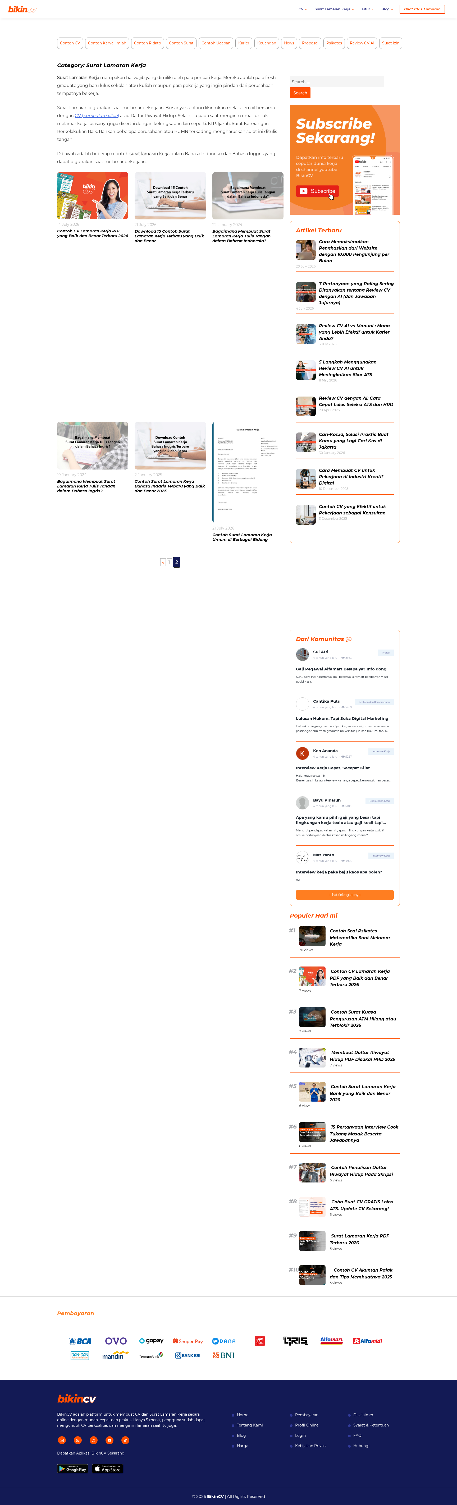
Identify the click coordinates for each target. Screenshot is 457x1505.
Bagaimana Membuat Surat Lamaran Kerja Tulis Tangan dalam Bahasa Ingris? (86, 486)
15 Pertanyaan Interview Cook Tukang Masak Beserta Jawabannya (364, 1134)
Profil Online (306, 1425)
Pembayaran (306, 1414)
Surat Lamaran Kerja (332, 9)
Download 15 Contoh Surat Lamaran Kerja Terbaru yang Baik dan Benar (169, 236)
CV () (97, 115)
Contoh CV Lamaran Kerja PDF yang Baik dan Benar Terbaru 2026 (92, 233)
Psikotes (334, 43)
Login (300, 1435)
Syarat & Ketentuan (371, 1425)
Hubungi (361, 1445)
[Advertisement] (170, 336)
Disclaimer (363, 1414)
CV (301, 9)
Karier (243, 43)
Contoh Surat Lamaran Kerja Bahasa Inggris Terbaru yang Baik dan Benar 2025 (170, 486)
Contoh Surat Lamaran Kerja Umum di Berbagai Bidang (242, 537)
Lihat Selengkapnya (345, 895)
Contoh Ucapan (216, 43)
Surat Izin (390, 43)
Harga (242, 1445)
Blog (385, 9)
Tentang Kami (250, 1425)
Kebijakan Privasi (311, 1445)
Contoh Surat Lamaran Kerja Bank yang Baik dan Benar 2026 (363, 1093)
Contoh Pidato (147, 43)
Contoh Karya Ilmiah (107, 43)
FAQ (357, 1435)
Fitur (366, 9)
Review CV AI (362, 43)
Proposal (310, 43)
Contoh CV (70, 43)
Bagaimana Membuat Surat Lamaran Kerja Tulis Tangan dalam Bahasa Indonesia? (241, 236)
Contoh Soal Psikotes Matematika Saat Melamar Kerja (360, 937)
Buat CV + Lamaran (422, 9)
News (289, 43)
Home (242, 1414)
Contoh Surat (181, 43)
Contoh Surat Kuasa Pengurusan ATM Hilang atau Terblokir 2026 (363, 1019)
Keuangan (266, 43)
